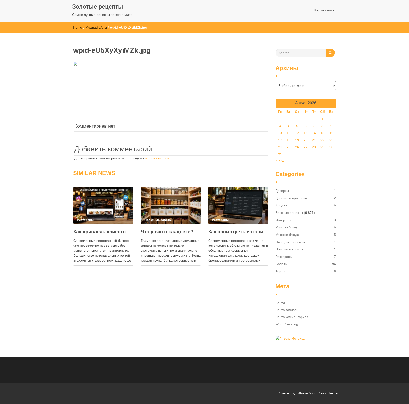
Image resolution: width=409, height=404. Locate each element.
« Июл (280, 160)
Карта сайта (324, 10)
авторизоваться (157, 158)
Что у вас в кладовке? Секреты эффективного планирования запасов (171, 231)
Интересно (284, 220)
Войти (280, 303)
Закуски (281, 205)
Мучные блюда (287, 227)
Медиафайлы (96, 27)
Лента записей (287, 310)
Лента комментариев (292, 317)
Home (77, 27)
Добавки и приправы (291, 198)
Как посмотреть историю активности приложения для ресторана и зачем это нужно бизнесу (238, 231)
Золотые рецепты (97, 6)
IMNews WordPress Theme (317, 393)
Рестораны (284, 257)
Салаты (281, 264)
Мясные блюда (287, 235)
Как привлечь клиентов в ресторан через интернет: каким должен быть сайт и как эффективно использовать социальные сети (103, 231)
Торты (280, 271)
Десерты (282, 191)
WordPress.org (287, 324)
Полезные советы (289, 249)
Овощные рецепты (290, 242)
